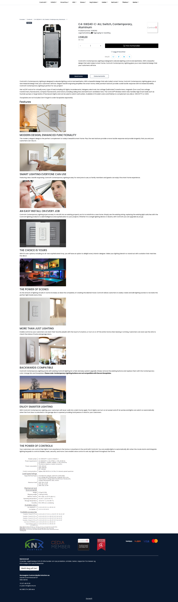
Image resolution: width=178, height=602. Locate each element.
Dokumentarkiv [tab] (99, 76)
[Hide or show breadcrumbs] (67, 19)
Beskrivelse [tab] (79, 76)
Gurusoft (89, 598)
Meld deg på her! (29, 568)
